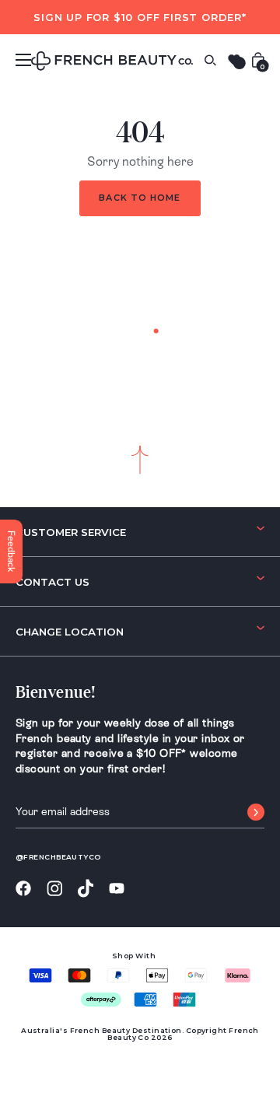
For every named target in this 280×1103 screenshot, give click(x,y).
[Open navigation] (23, 60)
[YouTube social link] (116, 888)
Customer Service (71, 532)
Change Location (70, 631)
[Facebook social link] (23, 889)
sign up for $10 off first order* (140, 17)
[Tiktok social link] (85, 889)
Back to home (139, 197)
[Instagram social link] (54, 889)
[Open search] (210, 60)
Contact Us (52, 582)
